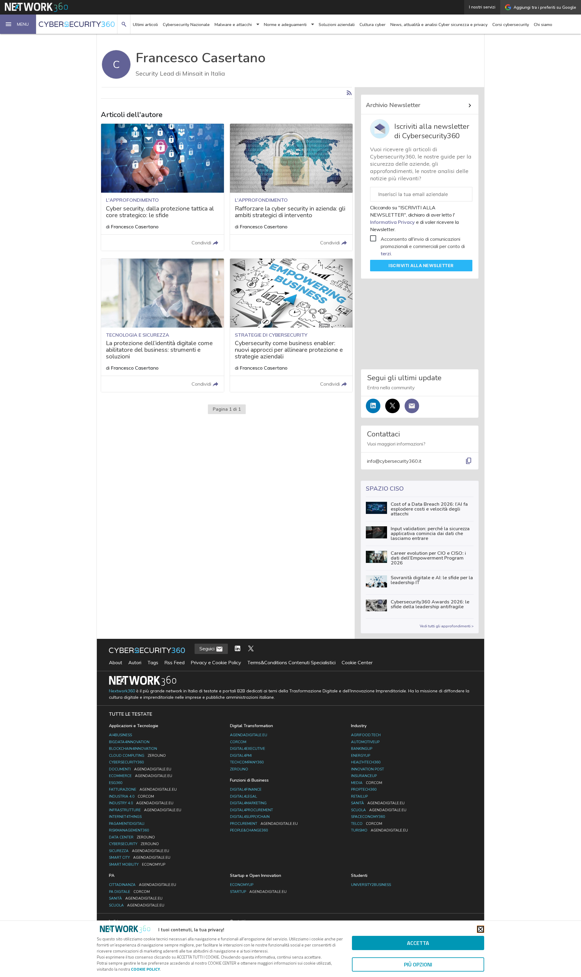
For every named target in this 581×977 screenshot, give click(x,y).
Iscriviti (421, 265)
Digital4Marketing (248, 803)
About (115, 662)
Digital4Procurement (251, 810)
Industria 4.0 (131, 796)
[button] (18, 24)
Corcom (238, 742)
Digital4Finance (245, 789)
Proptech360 (363, 789)
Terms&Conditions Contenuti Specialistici (291, 662)
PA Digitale (129, 891)
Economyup (241, 884)
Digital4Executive (247, 748)
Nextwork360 (122, 691)
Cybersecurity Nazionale (186, 25)
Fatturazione (143, 789)
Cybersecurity (134, 843)
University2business (371, 884)
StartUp (258, 891)
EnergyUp (360, 755)
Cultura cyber (372, 25)
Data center (132, 837)
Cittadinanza (142, 884)
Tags (152, 662)
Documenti (140, 769)
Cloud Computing (137, 755)
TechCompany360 (247, 762)
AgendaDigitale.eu (248, 735)
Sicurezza (139, 850)
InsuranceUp (364, 775)
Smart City (139, 857)
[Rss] (349, 92)
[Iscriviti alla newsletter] (412, 406)
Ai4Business (120, 735)
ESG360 (115, 782)
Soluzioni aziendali (337, 25)
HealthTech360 (365, 762)
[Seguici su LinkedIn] (373, 406)
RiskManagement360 (129, 830)
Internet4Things (125, 816)
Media (366, 782)
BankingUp (361, 748)
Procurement (264, 823)
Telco (366, 823)
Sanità (378, 803)
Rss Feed (174, 662)
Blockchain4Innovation (133, 748)
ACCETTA (418, 943)
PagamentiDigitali (126, 823)
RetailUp (359, 796)
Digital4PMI (241, 755)
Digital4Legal (243, 796)
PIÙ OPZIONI (418, 964)
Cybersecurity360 (126, 762)
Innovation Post (367, 769)
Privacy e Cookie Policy (216, 662)
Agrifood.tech (366, 735)
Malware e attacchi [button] (233, 25)
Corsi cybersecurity (510, 25)
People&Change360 (249, 830)
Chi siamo (543, 25)
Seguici (207, 648)
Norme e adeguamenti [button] (285, 25)
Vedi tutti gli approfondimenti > (447, 626)
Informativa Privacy (393, 222)
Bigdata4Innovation (129, 742)
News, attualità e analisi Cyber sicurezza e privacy (438, 25)
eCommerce (140, 775)
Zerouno (239, 769)
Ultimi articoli (145, 25)
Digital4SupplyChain (250, 816)
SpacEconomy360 (368, 816)
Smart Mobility (137, 864)
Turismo (379, 830)
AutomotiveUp (365, 742)
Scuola (378, 810)
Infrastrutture (145, 810)
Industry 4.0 (141, 803)
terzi (386, 253)
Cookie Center (357, 662)
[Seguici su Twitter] (392, 406)
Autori (134, 662)
